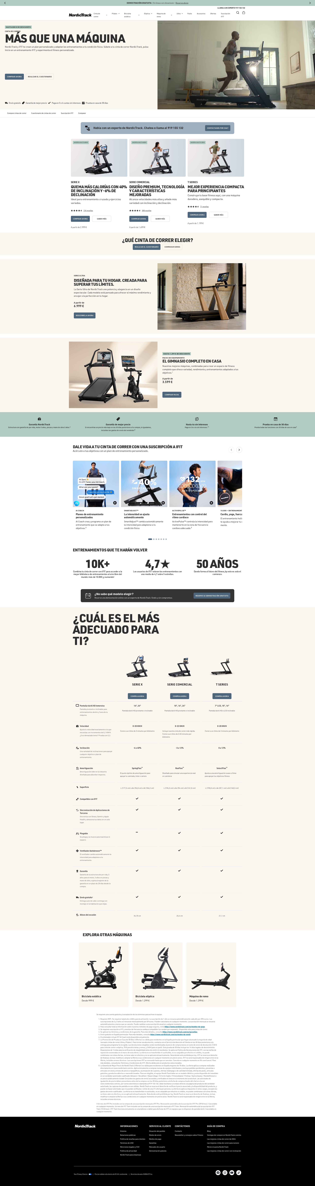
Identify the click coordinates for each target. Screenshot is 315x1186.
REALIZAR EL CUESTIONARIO (40, 77)
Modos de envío (155, 1135)
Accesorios (201, 13)
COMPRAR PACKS (172, 395)
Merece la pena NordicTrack (217, 1147)
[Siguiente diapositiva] (310, 3)
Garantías (152, 1143)
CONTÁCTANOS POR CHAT (217, 128)
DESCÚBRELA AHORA (85, 315)
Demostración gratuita (157, 1151)
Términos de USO (126, 1143)
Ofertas (213, 13)
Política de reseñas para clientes (132, 1139)
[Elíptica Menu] (151, 13)
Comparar (82, 113)
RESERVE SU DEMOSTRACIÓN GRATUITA (212, 596)
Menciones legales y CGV (129, 1147)
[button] (237, 13)
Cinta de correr (97, 15)
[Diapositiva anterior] (5, 3)
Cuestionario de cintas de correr (43, 113)
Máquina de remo (161, 15)
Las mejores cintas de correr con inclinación (224, 1151)
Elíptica (147, 13)
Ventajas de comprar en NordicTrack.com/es (224, 1135)
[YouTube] (231, 1172)
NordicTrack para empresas (130, 1155)
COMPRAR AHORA (14, 77)
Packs (189, 13)
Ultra (179, 13)
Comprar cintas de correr (16, 113)
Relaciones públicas (128, 1135)
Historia (123, 1131)
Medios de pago (155, 1139)
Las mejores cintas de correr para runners (223, 1143)
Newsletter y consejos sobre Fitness (189, 1135)
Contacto (178, 1131)
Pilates (114, 13)
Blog (209, 1131)
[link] (80, 15)
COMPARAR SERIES (172, 247)
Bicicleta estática (127, 15)
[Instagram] (224, 1172)
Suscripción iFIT (225, 15)
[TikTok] (238, 1172)
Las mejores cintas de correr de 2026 (221, 1139)
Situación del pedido (157, 1131)
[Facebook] (218, 1172)
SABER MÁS (101, 219)
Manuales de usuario (157, 1147)
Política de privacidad (128, 1151)
